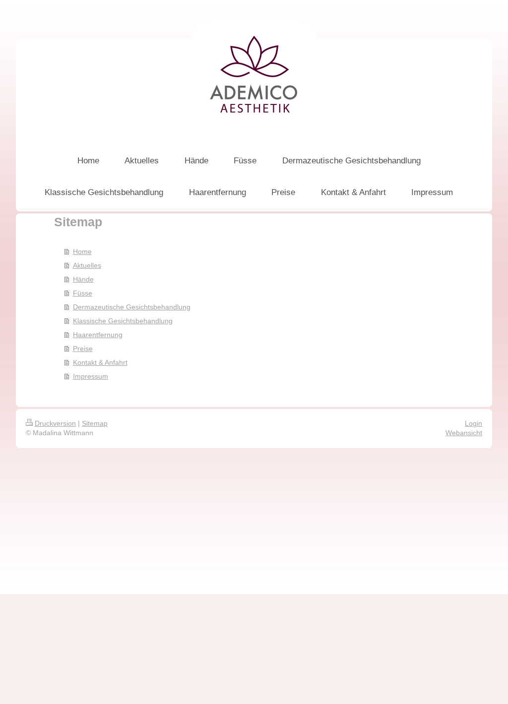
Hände (83, 279)
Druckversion (55, 423)
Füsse (82, 293)
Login (473, 423)
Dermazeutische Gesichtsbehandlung (131, 307)
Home (82, 251)
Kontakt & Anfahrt (100, 362)
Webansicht (463, 433)
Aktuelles (87, 265)
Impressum (90, 376)
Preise (83, 348)
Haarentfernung (98, 335)
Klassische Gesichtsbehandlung (123, 321)
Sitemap (95, 423)
